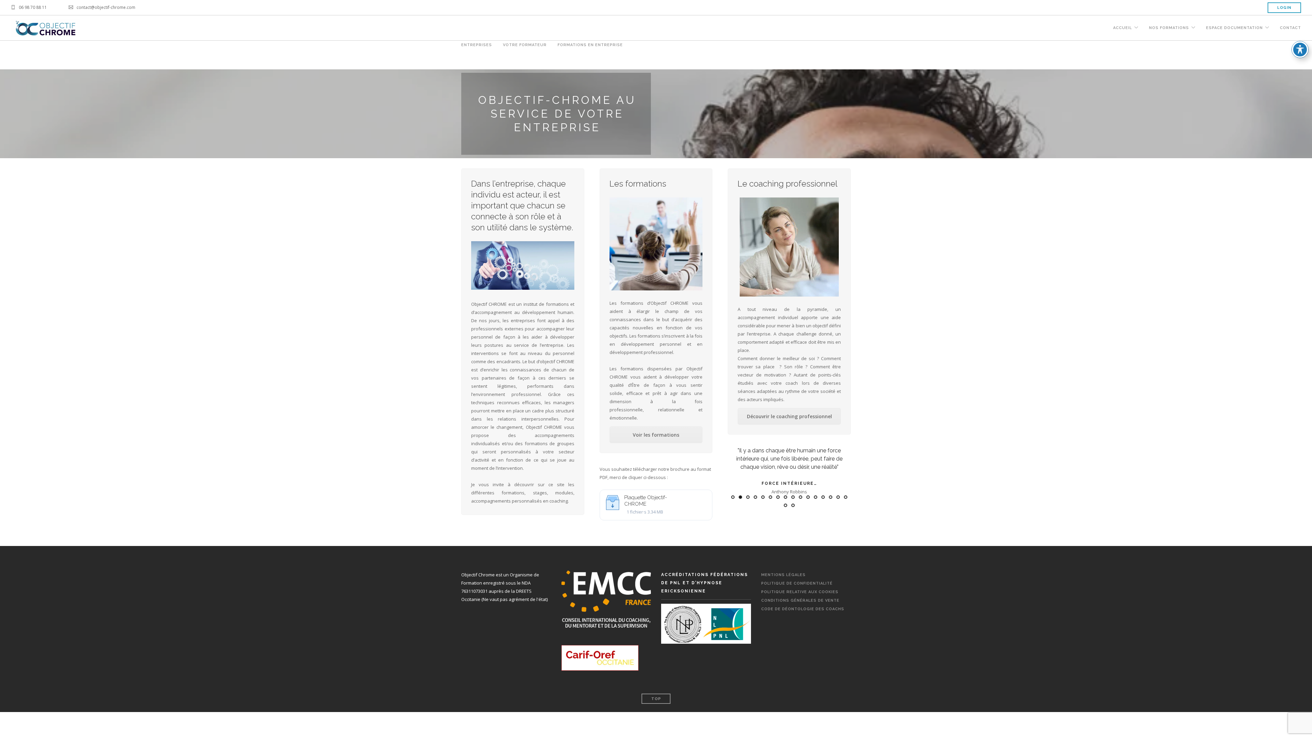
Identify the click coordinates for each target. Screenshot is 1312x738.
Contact (1290, 28)
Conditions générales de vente (800, 600)
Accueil (1122, 28)
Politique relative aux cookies (799, 592)
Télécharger (693, 499)
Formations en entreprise (590, 45)
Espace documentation (1234, 28)
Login (1284, 7)
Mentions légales (783, 575)
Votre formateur (525, 45)
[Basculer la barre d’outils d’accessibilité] (1300, 49)
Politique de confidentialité (797, 583)
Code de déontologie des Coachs (802, 609)
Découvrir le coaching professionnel (789, 416)
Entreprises (476, 45)
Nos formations (1169, 28)
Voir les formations (656, 435)
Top (656, 699)
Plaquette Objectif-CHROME (645, 500)
